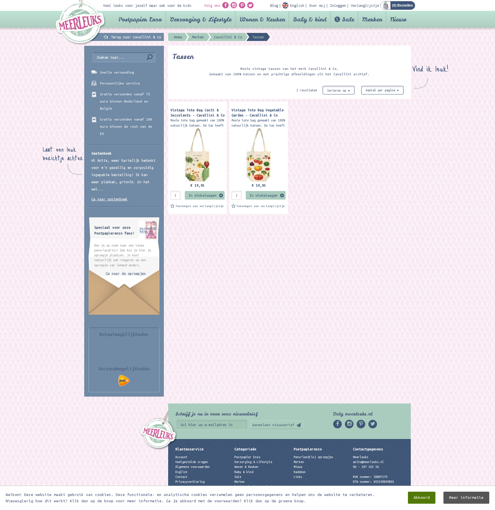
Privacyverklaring (190, 481)
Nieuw (398, 19)
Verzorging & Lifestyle (200, 19)
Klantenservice (189, 449)
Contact (181, 477)
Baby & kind (310, 19)
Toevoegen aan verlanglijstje (200, 206)
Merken (372, 19)
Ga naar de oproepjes (126, 273)
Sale (348, 19)
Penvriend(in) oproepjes (313, 457)
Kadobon (300, 472)
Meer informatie (466, 497)
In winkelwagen (202, 195)
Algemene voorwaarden (192, 466)
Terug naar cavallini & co (136, 37)
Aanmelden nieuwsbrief (273, 425)
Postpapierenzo (308, 449)
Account (181, 457)
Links (298, 477)
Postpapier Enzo (140, 19)
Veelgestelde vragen (191, 462)
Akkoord (422, 497)
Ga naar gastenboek (109, 199)
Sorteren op (337, 90)
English (181, 472)
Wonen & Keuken (262, 19)
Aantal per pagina (381, 90)
